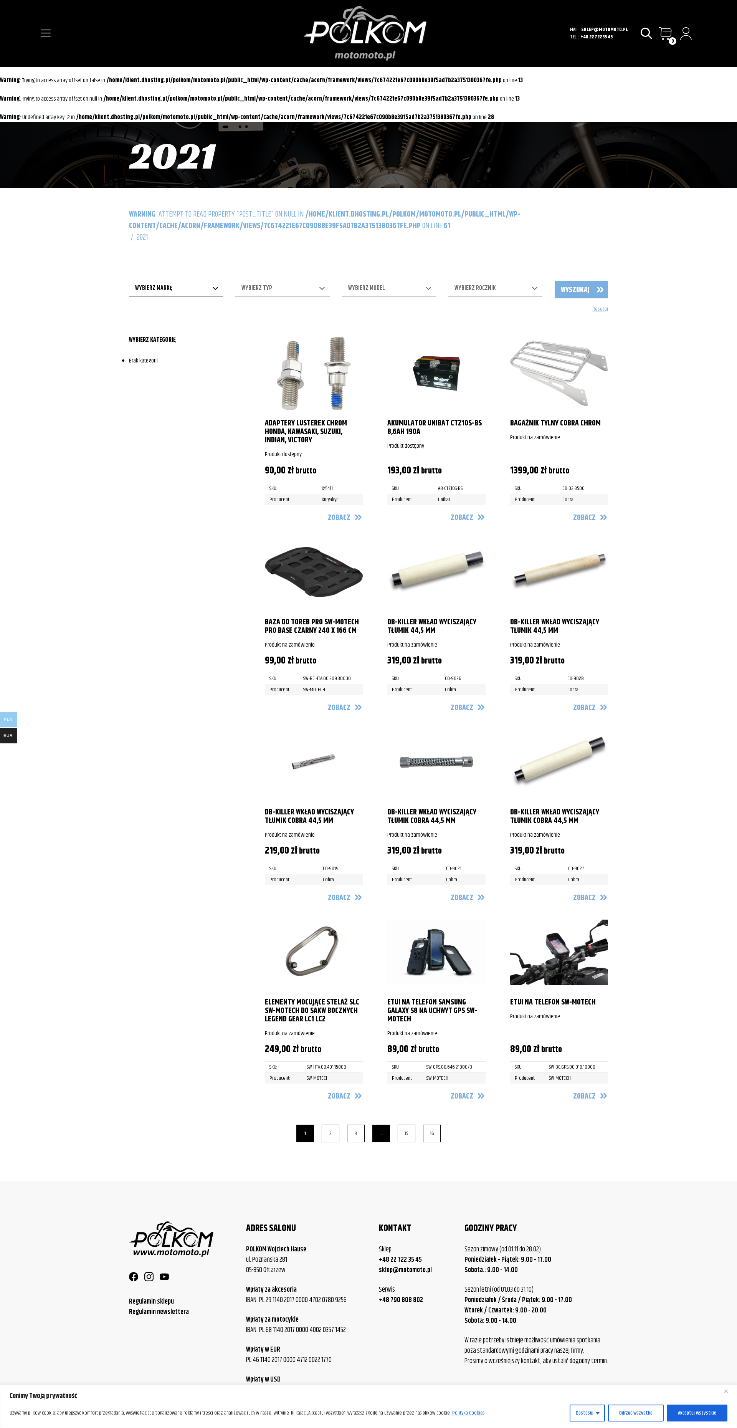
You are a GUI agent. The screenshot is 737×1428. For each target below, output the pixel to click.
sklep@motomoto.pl (604, 29)
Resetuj (600, 309)
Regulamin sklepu (151, 1301)
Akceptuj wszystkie (697, 1413)
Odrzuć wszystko (636, 1413)
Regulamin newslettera (159, 1312)
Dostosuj (584, 1413)
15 (406, 1133)
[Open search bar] (647, 34)
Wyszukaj (575, 290)
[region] (368, 1406)
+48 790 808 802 (401, 1300)
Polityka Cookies (468, 1413)
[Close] (729, 1391)
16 (432, 1133)
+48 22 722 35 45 (596, 37)
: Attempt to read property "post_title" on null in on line (324, 220)
